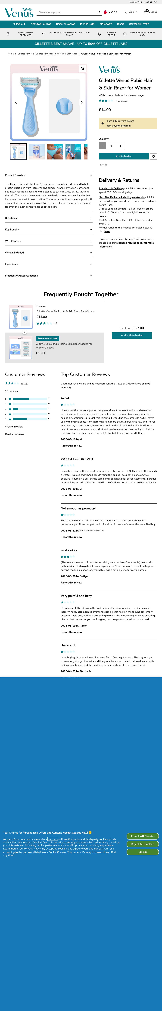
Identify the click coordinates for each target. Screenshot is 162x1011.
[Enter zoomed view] (82, 68)
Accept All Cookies (143, 836)
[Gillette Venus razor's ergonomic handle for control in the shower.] (55, 151)
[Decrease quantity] (102, 145)
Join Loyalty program (119, 125)
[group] (48, 102)
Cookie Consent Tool (60, 852)
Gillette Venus (25, 53)
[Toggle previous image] (16, 102)
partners (53, 839)
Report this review (71, 445)
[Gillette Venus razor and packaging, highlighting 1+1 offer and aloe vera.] (18, 151)
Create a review (14, 426)
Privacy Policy (32, 848)
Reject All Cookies (142, 844)
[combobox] (69, 12)
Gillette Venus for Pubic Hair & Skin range (56, 53)
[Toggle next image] (82, 102)
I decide (142, 852)
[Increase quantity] (120, 145)
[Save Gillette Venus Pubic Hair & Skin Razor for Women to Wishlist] (153, 156)
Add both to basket (132, 335)
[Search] (98, 12)
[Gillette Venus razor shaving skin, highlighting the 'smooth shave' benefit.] (36, 151)
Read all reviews (14, 434)
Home (11, 53)
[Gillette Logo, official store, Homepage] (20, 12)
